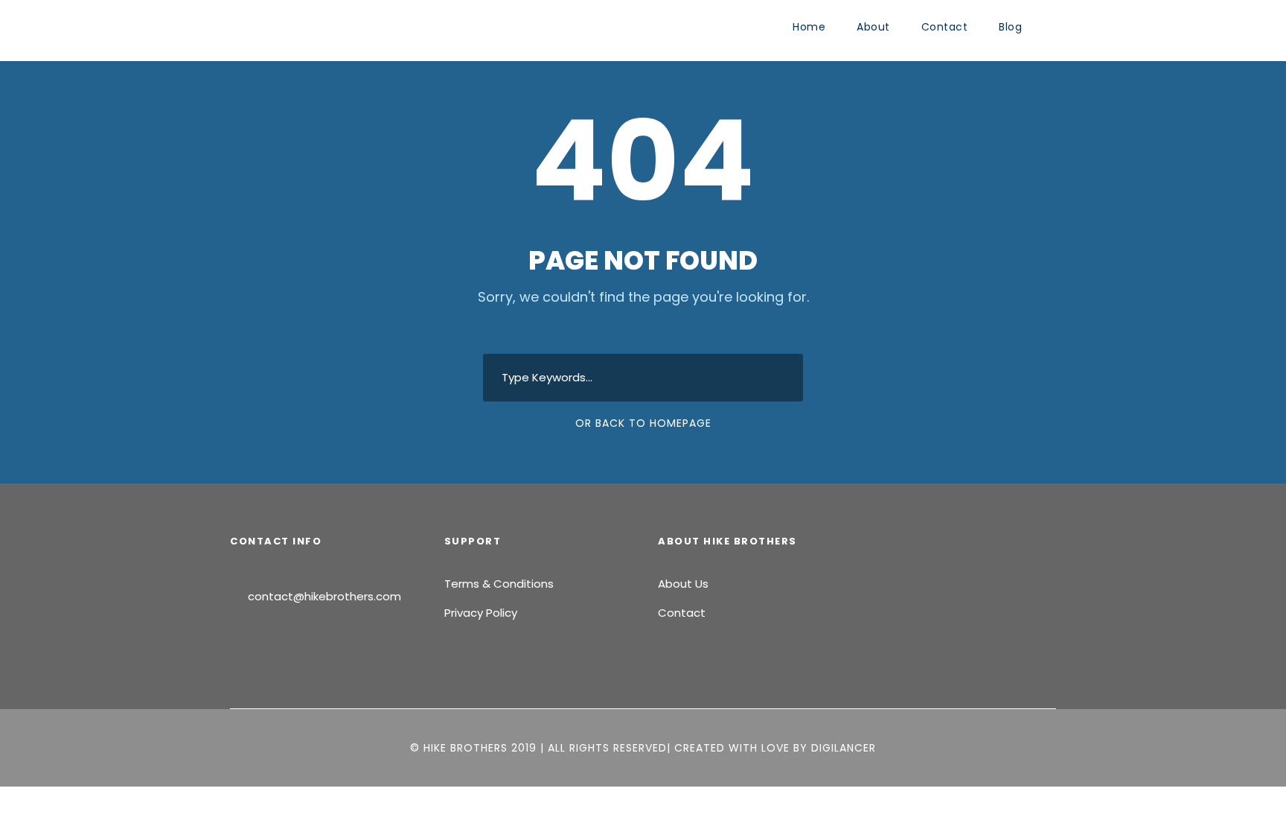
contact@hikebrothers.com (324, 596)
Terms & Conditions (499, 583)
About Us (683, 583)
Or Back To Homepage (643, 423)
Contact (944, 26)
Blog (1010, 26)
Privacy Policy (480, 612)
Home (809, 26)
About (873, 26)
